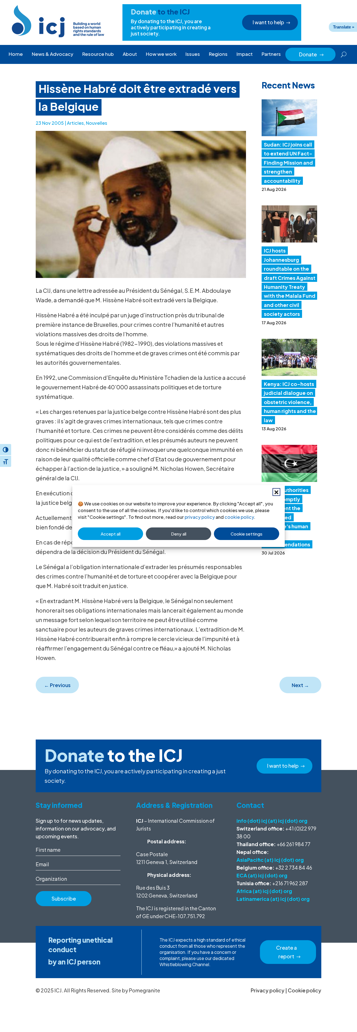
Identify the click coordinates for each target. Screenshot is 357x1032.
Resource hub (98, 54)
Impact (245, 54)
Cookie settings (246, 533)
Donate (311, 54)
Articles (75, 123)
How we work (161, 54)
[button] (276, 492)
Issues (192, 54)
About (130, 54)
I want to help (268, 22)
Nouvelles (96, 123)
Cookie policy (304, 990)
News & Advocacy (52, 54)
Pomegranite (144, 990)
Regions (218, 54)
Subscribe (64, 898)
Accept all (110, 533)
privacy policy (200, 517)
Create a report (286, 951)
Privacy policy (267, 990)
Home (16, 54)
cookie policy (239, 517)
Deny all (178, 533)
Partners (271, 54)
